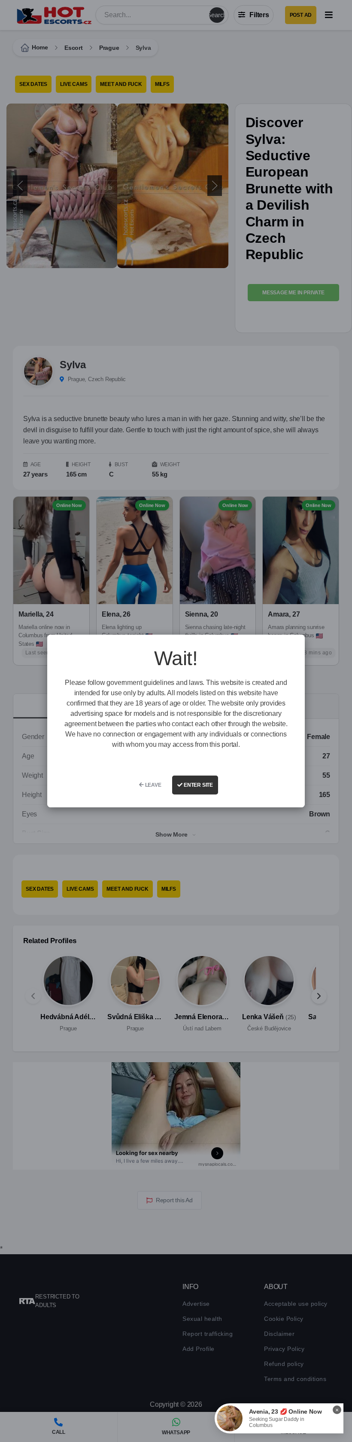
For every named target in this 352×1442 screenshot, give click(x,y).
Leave (152, 785)
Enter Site (197, 785)
